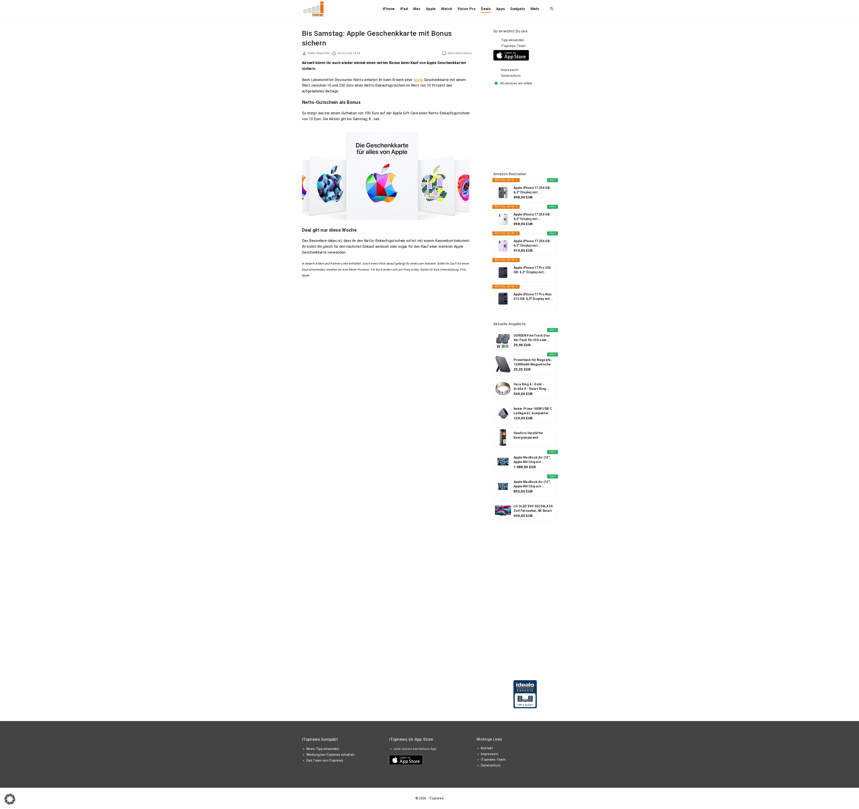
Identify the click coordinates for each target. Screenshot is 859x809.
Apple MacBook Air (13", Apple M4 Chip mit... (532, 484)
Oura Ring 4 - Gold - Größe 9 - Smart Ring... (531, 386)
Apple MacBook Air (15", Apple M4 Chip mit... (532, 460)
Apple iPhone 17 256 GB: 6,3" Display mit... (532, 190)
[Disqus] (387, 334)
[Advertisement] (526, 129)
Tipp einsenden (512, 40)
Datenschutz (511, 75)
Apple (418, 80)
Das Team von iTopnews (324, 760)
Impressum (509, 70)
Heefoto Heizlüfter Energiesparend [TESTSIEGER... (528, 435)
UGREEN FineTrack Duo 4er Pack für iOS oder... (532, 338)
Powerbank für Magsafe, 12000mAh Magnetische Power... (533, 362)
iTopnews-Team (513, 46)
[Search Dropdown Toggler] (551, 9)
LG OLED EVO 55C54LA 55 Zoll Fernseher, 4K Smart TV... (533, 508)
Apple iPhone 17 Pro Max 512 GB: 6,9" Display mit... (533, 296)
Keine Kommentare (460, 53)
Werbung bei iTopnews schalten (330, 754)
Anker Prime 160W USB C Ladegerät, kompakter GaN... (533, 411)
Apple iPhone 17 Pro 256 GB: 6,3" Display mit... (532, 270)
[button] (10, 799)
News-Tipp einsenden (322, 749)
